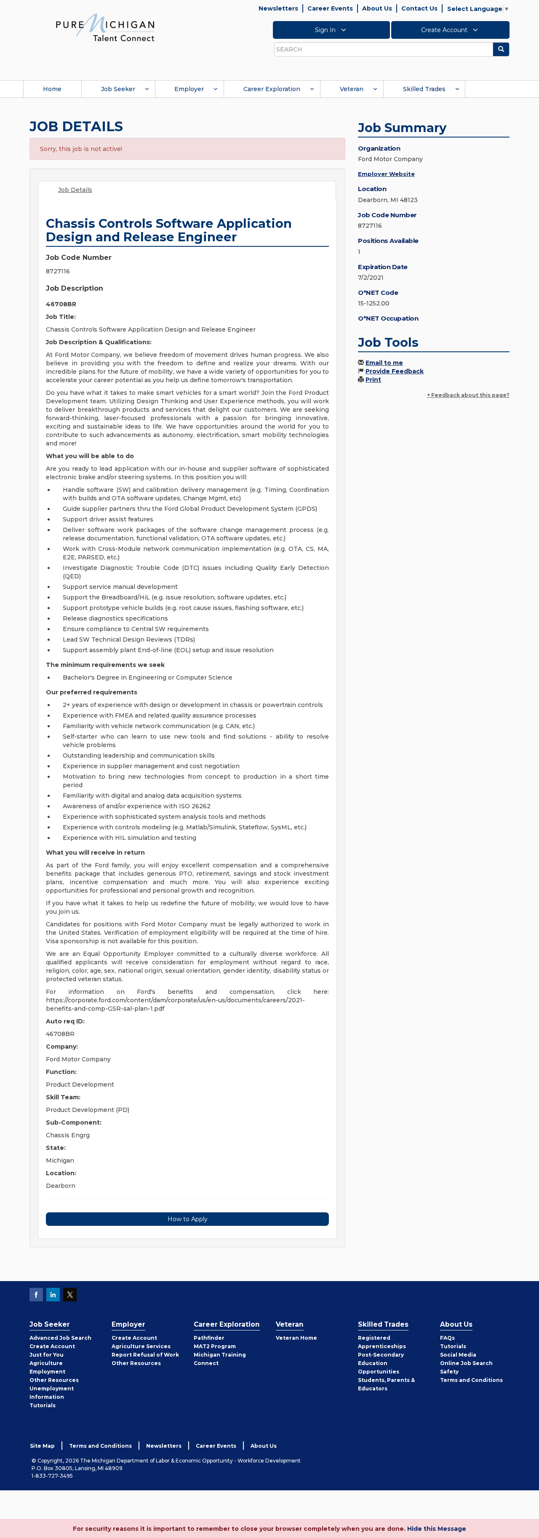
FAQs (447, 1338)
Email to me (384, 363)
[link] (105, 27)
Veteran (351, 89)
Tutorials (42, 1405)
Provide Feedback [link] (395, 371)
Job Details (75, 190)
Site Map (42, 1446)
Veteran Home (296, 1338)
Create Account (445, 30)
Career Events (330, 8)
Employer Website (386, 173)
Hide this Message (436, 1529)
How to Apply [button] (188, 1219)
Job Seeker (118, 89)
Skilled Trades (424, 89)
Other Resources (54, 1380)
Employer (189, 89)
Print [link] (373, 379)
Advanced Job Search (60, 1338)
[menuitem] (52, 89)
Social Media (458, 1355)
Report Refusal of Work (145, 1355)
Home (52, 89)
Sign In (326, 30)
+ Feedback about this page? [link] (468, 395)
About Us (377, 8)
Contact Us (419, 8)
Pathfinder (209, 1338)
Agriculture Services (141, 1346)
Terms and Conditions (471, 1380)
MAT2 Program (215, 1346)
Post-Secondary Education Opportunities (381, 1363)
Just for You (46, 1355)
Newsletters (278, 8)
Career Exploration (271, 89)
